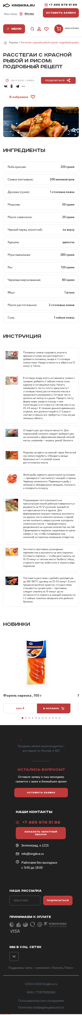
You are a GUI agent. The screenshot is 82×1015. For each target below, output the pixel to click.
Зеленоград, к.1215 (35, 845)
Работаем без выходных (39, 862)
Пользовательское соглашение (41, 1000)
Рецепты (13, 42)
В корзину (51, 708)
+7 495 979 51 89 (63, 4)
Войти (39, 29)
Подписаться (58, 900)
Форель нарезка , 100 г (22, 695)
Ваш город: (19, 13)
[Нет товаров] (58, 28)
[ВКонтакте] (5, 86)
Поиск (32, 29)
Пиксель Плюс (62, 967)
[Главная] (6, 42)
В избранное (18, 97)
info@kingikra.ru (32, 853)
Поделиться (55, 80)
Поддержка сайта (20, 967)
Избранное (46, 29)
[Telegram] (17, 86)
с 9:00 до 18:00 (32, 867)
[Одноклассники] (11, 86)
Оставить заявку (61, 12)
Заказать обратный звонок (40, 833)
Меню (16, 29)
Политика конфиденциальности (41, 1007)
